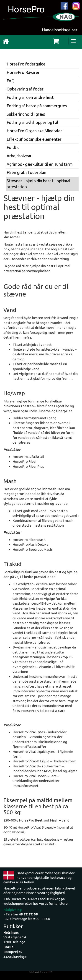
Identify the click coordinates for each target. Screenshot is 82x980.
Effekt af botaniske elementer (34, 139)
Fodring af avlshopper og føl (32, 122)
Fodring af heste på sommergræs (37, 105)
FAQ (11, 80)
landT (46, 972)
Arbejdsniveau (19, 155)
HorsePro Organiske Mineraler (34, 130)
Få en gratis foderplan (26, 172)
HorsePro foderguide (26, 64)
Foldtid (13, 147)
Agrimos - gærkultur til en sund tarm (40, 164)
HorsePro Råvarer (23, 72)
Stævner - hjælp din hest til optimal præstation (38, 183)
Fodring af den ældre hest (30, 97)
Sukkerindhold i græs (26, 114)
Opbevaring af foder (25, 89)
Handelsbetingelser (59, 30)
